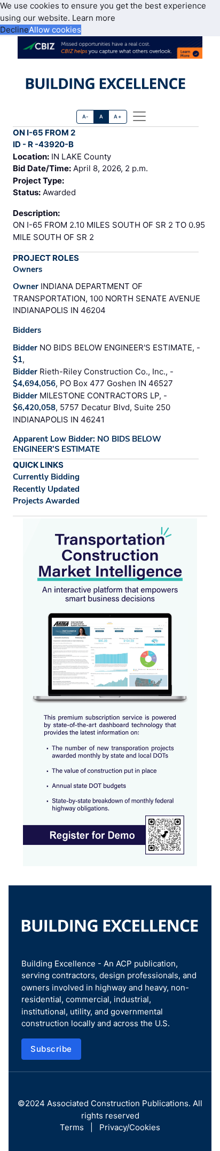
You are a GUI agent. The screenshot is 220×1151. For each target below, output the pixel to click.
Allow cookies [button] (55, 30)
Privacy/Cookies (129, 1127)
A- (85, 116)
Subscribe (51, 1049)
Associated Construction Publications (117, 1103)
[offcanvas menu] (139, 116)
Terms (72, 1127)
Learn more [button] (93, 18)
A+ (117, 116)
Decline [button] (14, 30)
